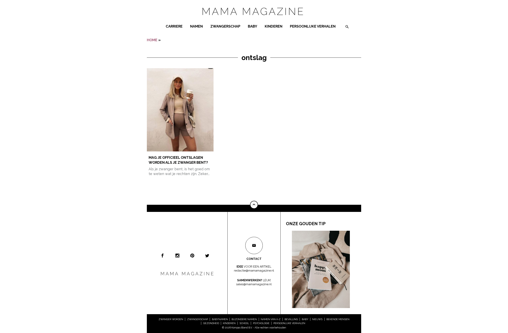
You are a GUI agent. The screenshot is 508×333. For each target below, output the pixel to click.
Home (152, 40)
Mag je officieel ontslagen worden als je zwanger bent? (178, 160)
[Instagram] (177, 255)
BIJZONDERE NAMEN (244, 319)
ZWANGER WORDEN (171, 319)
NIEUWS (317, 319)
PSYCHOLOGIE (261, 323)
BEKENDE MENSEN (337, 319)
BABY (252, 26)
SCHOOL (244, 323)
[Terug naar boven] (254, 205)
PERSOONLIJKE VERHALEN (313, 26)
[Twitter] (207, 255)
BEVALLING (291, 319)
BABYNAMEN (220, 319)
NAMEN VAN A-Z (271, 319)
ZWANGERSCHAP (225, 26)
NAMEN (196, 26)
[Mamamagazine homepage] (254, 19)
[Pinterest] (192, 255)
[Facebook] (162, 255)
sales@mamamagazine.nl (254, 284)
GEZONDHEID (211, 323)
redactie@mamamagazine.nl (254, 270)
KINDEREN (273, 26)
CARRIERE (174, 26)
